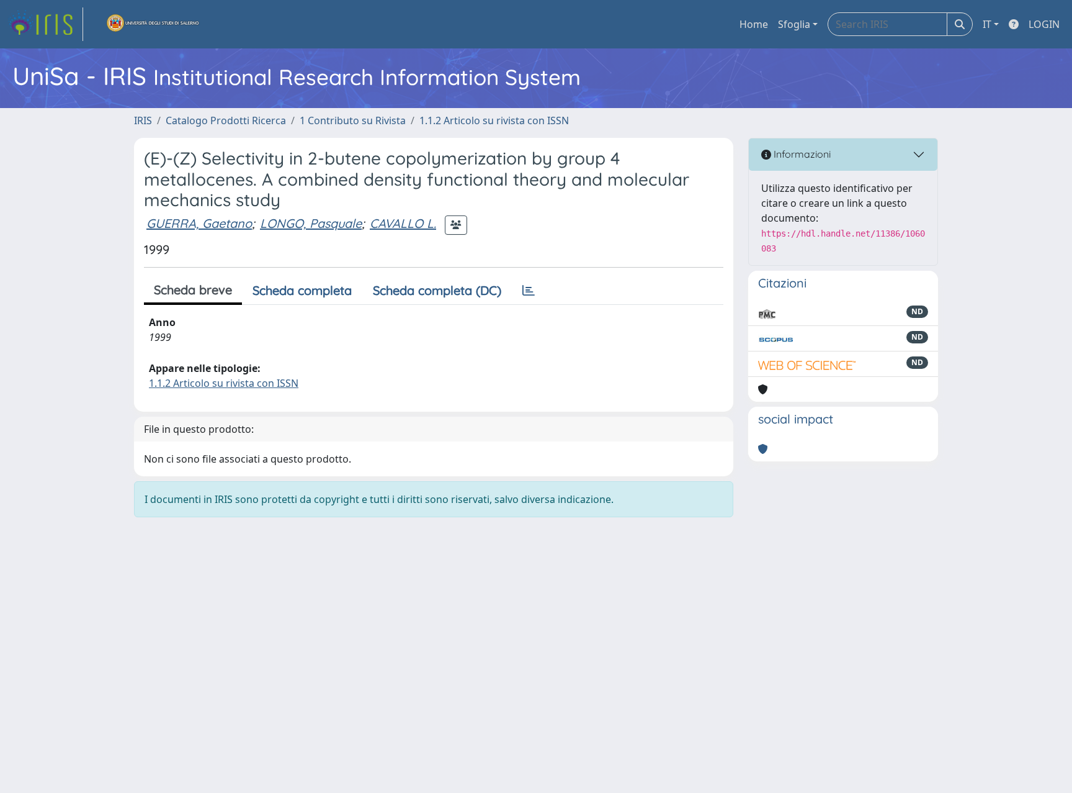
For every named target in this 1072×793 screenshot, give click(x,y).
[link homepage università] (153, 24)
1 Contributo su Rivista (353, 120)
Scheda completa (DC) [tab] (437, 290)
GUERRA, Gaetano (199, 223)
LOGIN (1044, 24)
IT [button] (987, 24)
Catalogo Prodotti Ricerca (226, 120)
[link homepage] (45, 24)
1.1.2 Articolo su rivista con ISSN (494, 120)
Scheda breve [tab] (193, 289)
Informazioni (801, 154)
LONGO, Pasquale (311, 223)
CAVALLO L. (403, 223)
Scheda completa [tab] (302, 290)
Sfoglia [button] (794, 24)
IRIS (143, 120)
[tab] (528, 291)
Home (753, 24)
